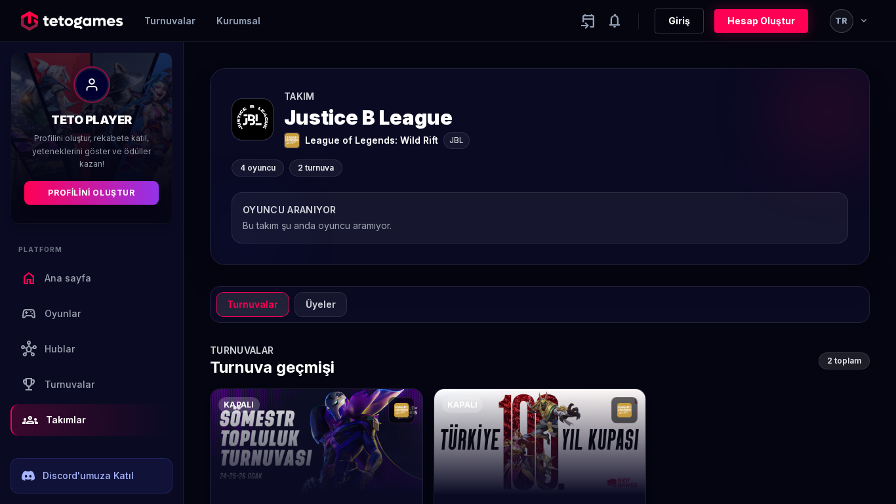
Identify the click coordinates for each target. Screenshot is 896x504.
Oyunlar (51, 313)
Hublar (48, 349)
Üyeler (321, 304)
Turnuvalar (169, 20)
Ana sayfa (56, 278)
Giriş (679, 20)
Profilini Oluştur (91, 193)
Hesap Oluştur (761, 20)
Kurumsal (238, 20)
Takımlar (54, 420)
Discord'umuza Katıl (88, 475)
